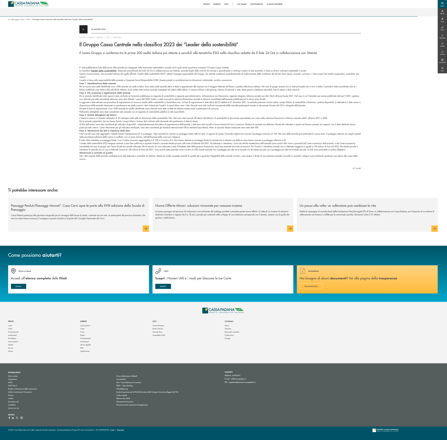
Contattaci (12, 404)
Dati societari (13, 376)
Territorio (228, 328)
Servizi (10, 348)
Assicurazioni (13, 341)
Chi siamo (229, 321)
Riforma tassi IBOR (131, 398)
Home (22, 19)
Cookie (10, 398)
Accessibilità (121, 379)
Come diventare (158, 325)
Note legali (120, 430)
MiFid (10, 382)
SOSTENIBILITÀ (256, 4)
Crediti (112, 430)
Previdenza (12, 338)
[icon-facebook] (9, 418)
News (28, 19)
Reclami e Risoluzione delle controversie (22, 389)
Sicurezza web (13, 401)
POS (81, 348)
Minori (10, 351)
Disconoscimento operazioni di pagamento (132, 404)
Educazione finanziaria (124, 401)
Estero (82, 335)
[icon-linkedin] (13, 418)
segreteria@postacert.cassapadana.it (242, 382)
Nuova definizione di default (126, 376)
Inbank (10, 344)
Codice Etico (229, 335)
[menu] (243, 4)
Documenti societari (232, 332)
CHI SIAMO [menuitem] (242, 4)
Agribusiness (85, 351)
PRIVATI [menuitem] (206, 4)
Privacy (10, 395)
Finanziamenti (13, 332)
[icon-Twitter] (17, 418)
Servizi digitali (85, 344)
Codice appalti (121, 395)
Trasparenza (12, 379)
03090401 (236, 375)
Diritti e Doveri (157, 328)
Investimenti (12, 335)
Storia (227, 325)
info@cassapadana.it (238, 378)
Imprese (83, 321)
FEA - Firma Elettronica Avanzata (128, 382)
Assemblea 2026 (158, 335)
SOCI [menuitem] (226, 4)
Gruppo (227, 338)
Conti (10, 325)
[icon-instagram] (21, 418)
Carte (10, 328)
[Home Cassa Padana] (28, 4)
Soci (154, 321)
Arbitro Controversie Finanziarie (28, 392)
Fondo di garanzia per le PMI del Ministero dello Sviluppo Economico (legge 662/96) (156, 392)
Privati (11, 321)
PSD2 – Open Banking (133, 385)
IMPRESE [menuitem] (217, 4)
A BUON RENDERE (275, 4)
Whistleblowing (122, 389)
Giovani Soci (157, 332)
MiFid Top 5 (12, 385)
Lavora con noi (13, 408)
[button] (442, 4)
